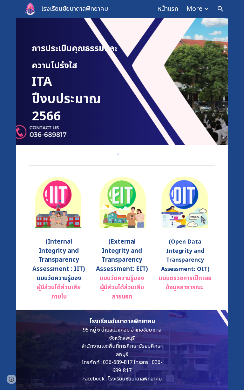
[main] (74, 81)
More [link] (194, 9)
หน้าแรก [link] (167, 9)
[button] (220, 9)
